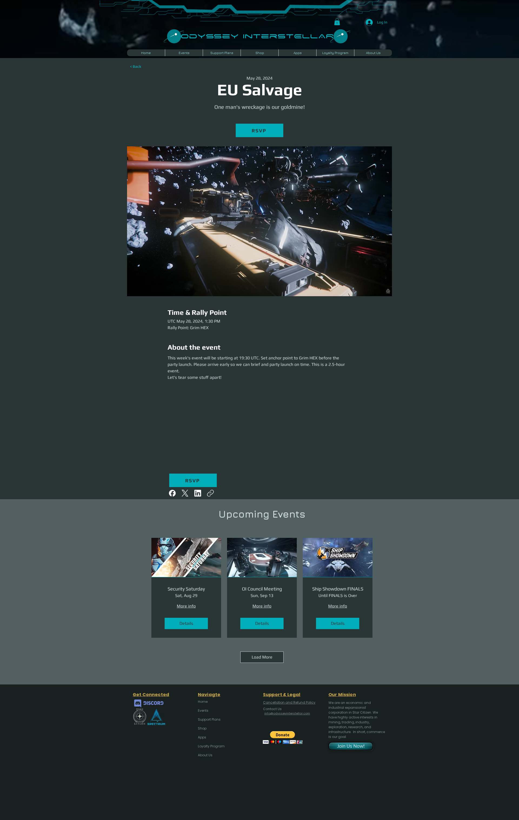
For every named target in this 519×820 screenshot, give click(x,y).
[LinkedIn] (197, 493)
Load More (262, 657)
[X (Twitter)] (185, 493)
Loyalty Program (211, 746)
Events (203, 710)
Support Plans (209, 719)
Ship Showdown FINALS (337, 589)
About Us (205, 755)
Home (203, 701)
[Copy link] (210, 493)
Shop (202, 728)
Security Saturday (186, 589)
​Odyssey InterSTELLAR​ (257, 35)
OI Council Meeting (262, 589)
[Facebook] (172, 493)
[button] (337, 21)
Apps (202, 737)
